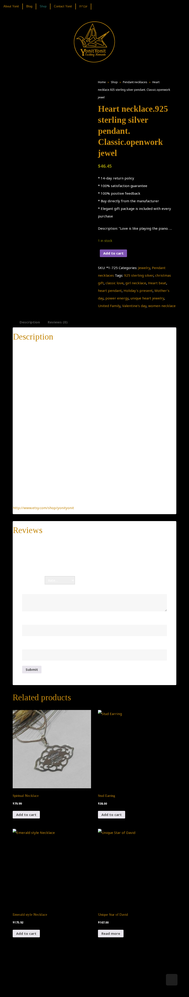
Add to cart (113, 253)
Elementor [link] (101, 989)
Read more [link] (110, 933)
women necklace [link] (162, 305)
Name (28, 619)
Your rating (33, 580)
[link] (12, 6)
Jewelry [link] (144, 267)
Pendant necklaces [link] (135, 82)
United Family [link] (109, 305)
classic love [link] (115, 283)
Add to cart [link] (26, 814)
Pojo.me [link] (87, 986)
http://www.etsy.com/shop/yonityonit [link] (43, 507)
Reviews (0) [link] (58, 322)
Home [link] (102, 82)
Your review (34, 589)
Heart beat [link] (157, 283)
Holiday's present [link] (138, 290)
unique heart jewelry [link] (147, 298)
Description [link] (30, 322)
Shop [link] (114, 82)
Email (28, 644)
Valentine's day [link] (134, 305)
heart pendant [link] (110, 290)
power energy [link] (117, 298)
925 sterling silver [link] (138, 275)
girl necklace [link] (135, 283)
